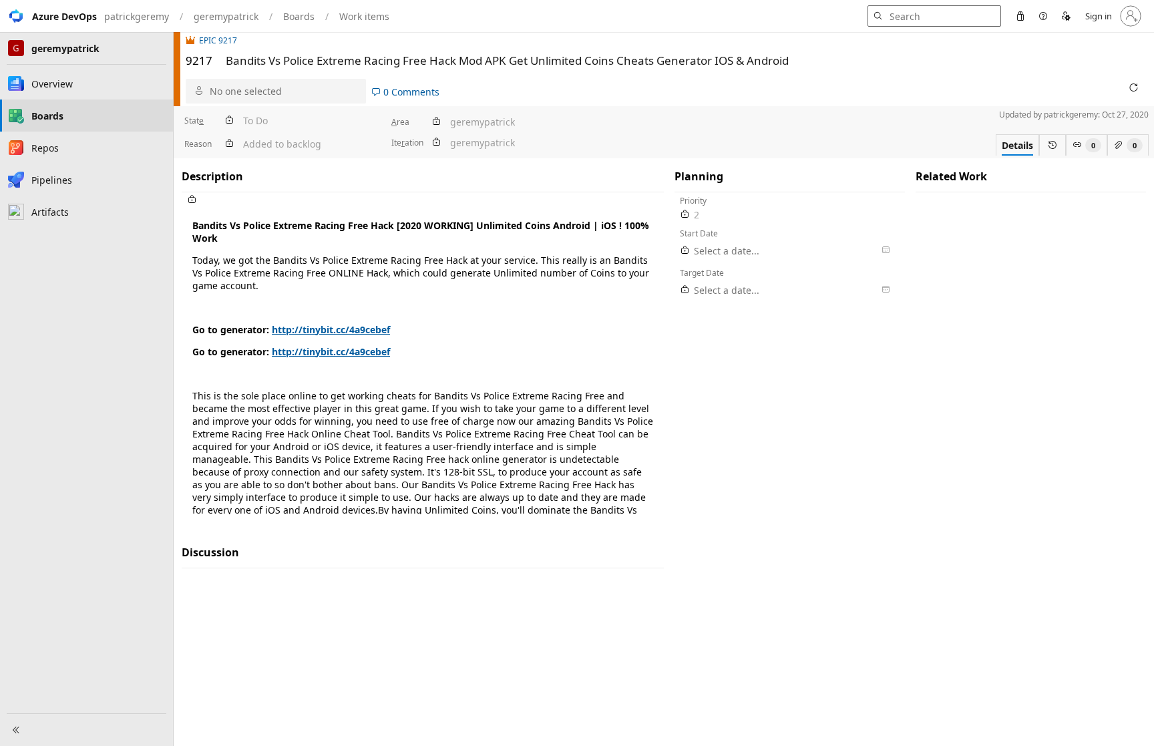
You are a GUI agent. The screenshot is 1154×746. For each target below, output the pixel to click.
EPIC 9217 (218, 40)
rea (400, 122)
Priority (693, 200)
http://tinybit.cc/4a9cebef (331, 329)
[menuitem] (1020, 16)
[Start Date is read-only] (685, 250)
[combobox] (284, 91)
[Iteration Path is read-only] (436, 143)
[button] (48, 16)
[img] (192, 40)
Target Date (702, 272)
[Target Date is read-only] (685, 290)
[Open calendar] (885, 251)
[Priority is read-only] (685, 214)
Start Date (699, 233)
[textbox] (423, 360)
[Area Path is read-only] (436, 122)
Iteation (407, 142)
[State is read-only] (229, 121)
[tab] (1017, 145)
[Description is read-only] (422, 200)
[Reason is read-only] (229, 144)
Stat (194, 120)
